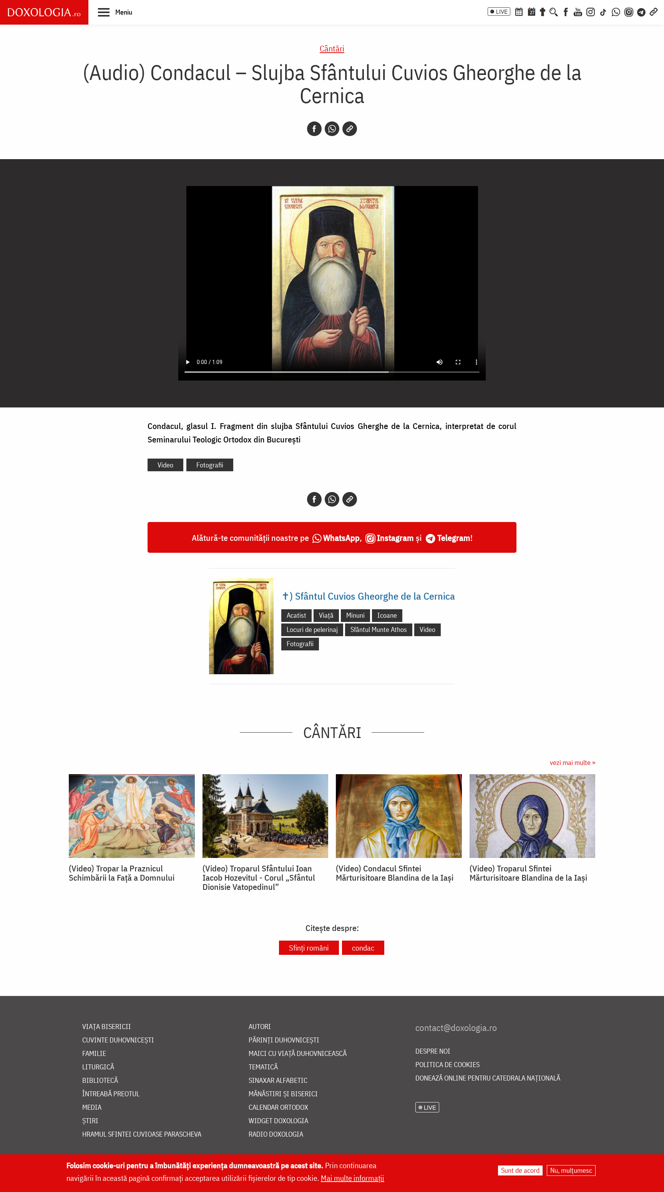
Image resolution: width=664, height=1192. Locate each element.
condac (363, 948)
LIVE (502, 11)
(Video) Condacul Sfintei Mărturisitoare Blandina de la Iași (394, 873)
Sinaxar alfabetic (278, 1081)
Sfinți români (309, 948)
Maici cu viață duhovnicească (298, 1054)
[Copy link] (349, 128)
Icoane (387, 615)
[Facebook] (566, 11)
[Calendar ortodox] (518, 11)
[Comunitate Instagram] (628, 11)
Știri (90, 1121)
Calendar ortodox (278, 1108)
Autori (260, 1027)
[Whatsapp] (332, 128)
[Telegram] (641, 11)
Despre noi (432, 1051)
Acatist (296, 615)
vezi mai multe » (572, 762)
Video (165, 465)
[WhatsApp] (616, 11)
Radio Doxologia (276, 1134)
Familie (94, 1054)
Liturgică (98, 1067)
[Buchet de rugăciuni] (542, 11)
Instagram (395, 537)
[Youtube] (578, 11)
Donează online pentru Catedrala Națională (487, 1078)
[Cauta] (553, 11)
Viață (326, 615)
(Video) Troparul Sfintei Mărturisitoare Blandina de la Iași (528, 873)
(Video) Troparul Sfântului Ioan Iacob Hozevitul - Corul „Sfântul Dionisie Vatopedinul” (259, 877)
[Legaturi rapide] (653, 11)
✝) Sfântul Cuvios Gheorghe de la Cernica (368, 596)
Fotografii (209, 465)
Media (91, 1108)
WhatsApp (341, 537)
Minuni (355, 615)
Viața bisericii (106, 1027)
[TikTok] (603, 11)
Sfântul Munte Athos (378, 629)
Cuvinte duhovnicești (118, 1040)
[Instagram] (590, 11)
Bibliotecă (100, 1081)
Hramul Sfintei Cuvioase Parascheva (141, 1134)
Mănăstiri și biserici (283, 1094)
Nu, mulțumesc (571, 1170)
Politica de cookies (447, 1065)
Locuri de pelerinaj (312, 629)
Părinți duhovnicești (284, 1040)
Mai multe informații (352, 1178)
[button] (115, 12)
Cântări (332, 48)
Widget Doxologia (278, 1121)
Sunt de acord (520, 1170)
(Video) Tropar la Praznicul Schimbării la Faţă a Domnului (121, 873)
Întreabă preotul (110, 1094)
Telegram (453, 537)
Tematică (263, 1067)
